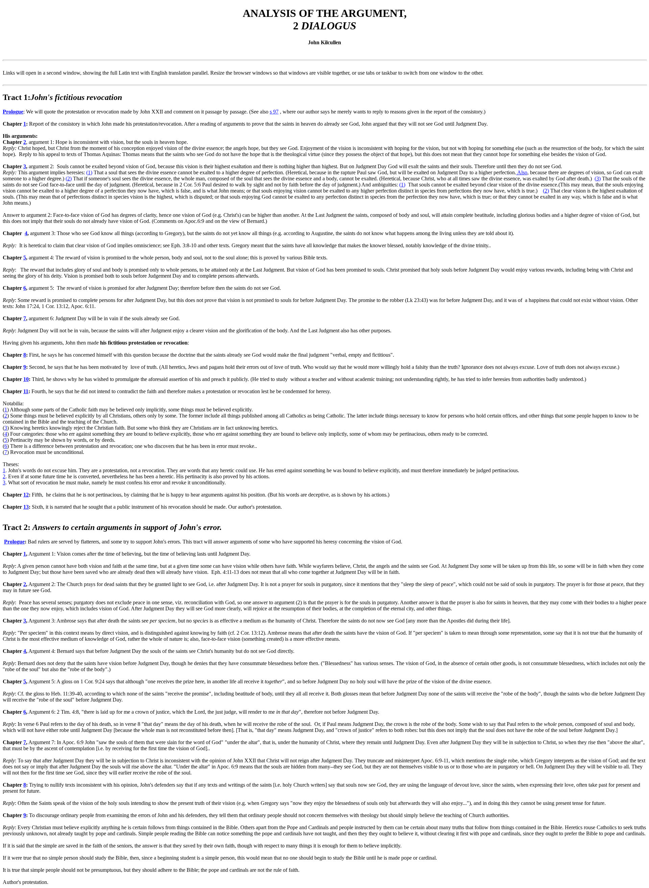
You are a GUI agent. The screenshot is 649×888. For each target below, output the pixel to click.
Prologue (13, 112)
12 (26, 495)
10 (26, 379)
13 (26, 507)
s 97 (274, 112)
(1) (89, 172)
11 (25, 391)
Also (521, 172)
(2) (69, 178)
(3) (598, 178)
